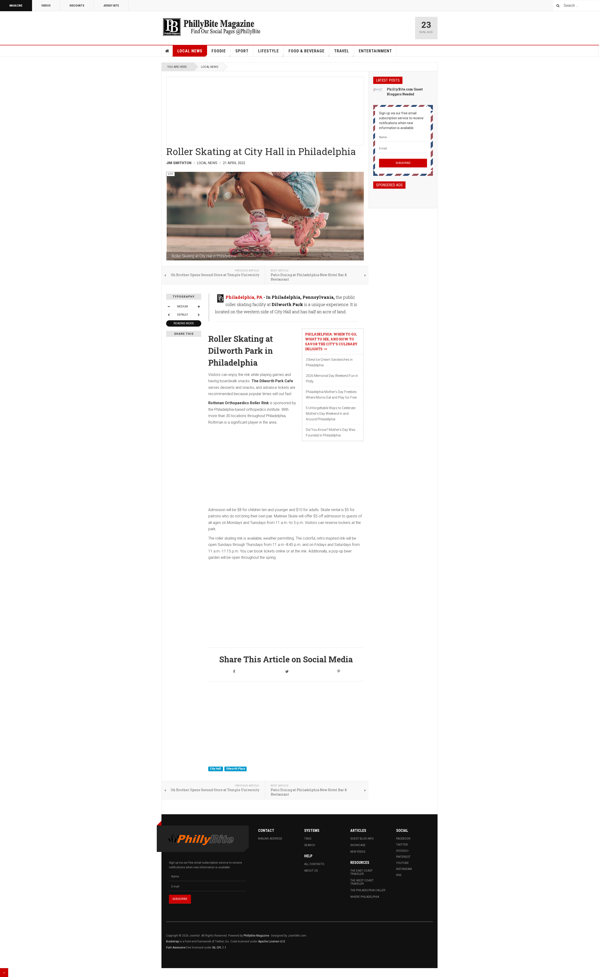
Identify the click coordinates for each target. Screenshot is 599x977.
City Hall (215, 768)
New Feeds (357, 851)
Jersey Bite (111, 5)
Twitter (402, 844)
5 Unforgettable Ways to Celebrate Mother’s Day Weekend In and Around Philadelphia (330, 413)
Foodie (219, 50)
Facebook (403, 838)
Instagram (404, 869)
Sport (241, 50)
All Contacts (314, 864)
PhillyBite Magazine (256, 935)
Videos (46, 5)
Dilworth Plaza (235, 768)
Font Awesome (176, 947)
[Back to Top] (4, 972)
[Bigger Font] (198, 306)
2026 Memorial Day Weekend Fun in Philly (332, 378)
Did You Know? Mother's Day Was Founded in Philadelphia (330, 432)
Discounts (76, 5)
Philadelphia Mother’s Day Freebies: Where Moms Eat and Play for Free (331, 394)
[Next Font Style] (198, 314)
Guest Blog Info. (362, 838)
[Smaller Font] (168, 306)
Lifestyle (268, 50)
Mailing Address (270, 838)
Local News (189, 50)
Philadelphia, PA (244, 297)
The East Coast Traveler (361, 872)
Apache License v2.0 (271, 941)
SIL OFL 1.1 (219, 947)
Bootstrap (172, 941)
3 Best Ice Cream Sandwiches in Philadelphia (329, 362)
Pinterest (403, 856)
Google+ (402, 850)
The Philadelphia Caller (367, 890)
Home (167, 51)
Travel (341, 50)
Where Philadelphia (364, 896)
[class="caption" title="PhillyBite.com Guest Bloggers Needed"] (377, 89)
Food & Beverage (307, 50)
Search (309, 845)
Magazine (15, 5)
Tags (307, 838)
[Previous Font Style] (168, 314)
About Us (311, 870)
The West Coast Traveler (361, 882)
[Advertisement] (265, 109)
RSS (398, 875)
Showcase (357, 845)
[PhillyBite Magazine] (211, 27)
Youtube (402, 863)
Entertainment (375, 50)
